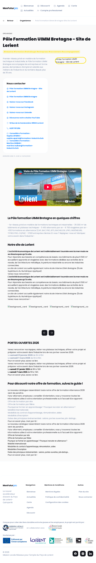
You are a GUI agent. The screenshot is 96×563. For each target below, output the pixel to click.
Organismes (25, 20)
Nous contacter (85, 497)
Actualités (31, 497)
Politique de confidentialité (57, 497)
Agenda (30, 507)
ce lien (35, 360)
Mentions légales (52, 492)
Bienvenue (31, 492)
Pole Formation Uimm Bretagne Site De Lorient (56, 20)
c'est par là (31, 421)
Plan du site (84, 492)
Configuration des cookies (56, 502)
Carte (29, 502)
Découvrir (31, 513)
